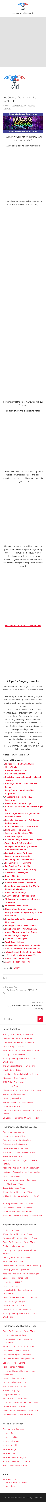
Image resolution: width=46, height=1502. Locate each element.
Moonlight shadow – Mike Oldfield (20, 925)
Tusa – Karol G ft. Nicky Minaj (18, 843)
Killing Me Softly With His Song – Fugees (23, 840)
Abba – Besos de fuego (15, 892)
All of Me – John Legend (16, 939)
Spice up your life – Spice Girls (19, 833)
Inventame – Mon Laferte (16, 906)
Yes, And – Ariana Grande (14, 1094)
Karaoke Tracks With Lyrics (14, 1457)
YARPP (17, 968)
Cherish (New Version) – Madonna (20, 883)
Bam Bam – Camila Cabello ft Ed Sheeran (21, 1074)
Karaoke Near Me (10, 1445)
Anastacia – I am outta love (17, 962)
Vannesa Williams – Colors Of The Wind (23, 945)
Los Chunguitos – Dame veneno (19, 859)
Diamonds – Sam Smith (13, 1106)
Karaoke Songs (9, 1449)
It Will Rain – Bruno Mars (13, 1082)
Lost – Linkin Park (10, 1086)
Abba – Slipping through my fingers (21, 932)
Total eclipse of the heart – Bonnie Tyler (23, 952)
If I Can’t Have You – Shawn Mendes (18, 1102)
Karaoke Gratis (9, 1486)
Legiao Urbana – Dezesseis (17, 856)
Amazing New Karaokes (13, 1429)
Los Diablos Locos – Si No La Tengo (21, 869)
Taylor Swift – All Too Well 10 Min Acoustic (21, 1050)
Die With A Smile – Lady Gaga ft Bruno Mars (22, 1090)
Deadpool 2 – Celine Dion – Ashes (17, 1038)
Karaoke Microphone (12, 1441)
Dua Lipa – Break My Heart (14, 1054)
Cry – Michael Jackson (15, 774)
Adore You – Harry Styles (16, 873)
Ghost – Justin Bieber (12, 1070)
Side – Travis (11, 767)
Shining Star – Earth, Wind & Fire (19, 764)
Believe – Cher (12, 823)
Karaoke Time (9, 1453)
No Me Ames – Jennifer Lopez (18, 803)
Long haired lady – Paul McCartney (21, 929)
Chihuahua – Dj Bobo (14, 836)
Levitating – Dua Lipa (12, 1098)
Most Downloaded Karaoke (15, 1465)
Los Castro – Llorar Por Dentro (18, 853)
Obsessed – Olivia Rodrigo (14, 1078)
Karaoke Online (9, 1479)
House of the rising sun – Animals (20, 909)
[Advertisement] (23, 42)
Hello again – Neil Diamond (17, 830)
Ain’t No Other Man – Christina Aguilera (22, 949)
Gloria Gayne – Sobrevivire (17, 958)
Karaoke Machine (10, 1437)
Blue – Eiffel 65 (12, 876)
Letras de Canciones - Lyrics (15, 1483)
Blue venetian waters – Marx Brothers (22, 826)
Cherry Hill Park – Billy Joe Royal (20, 896)
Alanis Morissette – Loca (16, 770)
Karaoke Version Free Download (17, 1461)
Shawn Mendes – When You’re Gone (18, 1042)
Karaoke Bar (8, 1433)
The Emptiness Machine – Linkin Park (19, 1066)
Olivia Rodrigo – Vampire (13, 1046)
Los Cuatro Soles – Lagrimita (18, 863)
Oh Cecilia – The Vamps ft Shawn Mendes (21, 1118)
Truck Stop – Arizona (14, 942)
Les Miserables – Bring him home (20, 879)
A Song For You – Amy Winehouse (18, 1034)
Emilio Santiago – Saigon (16, 935)
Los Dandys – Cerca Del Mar (17, 866)
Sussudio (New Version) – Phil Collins (22, 820)
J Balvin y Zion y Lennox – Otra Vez (21, 955)
